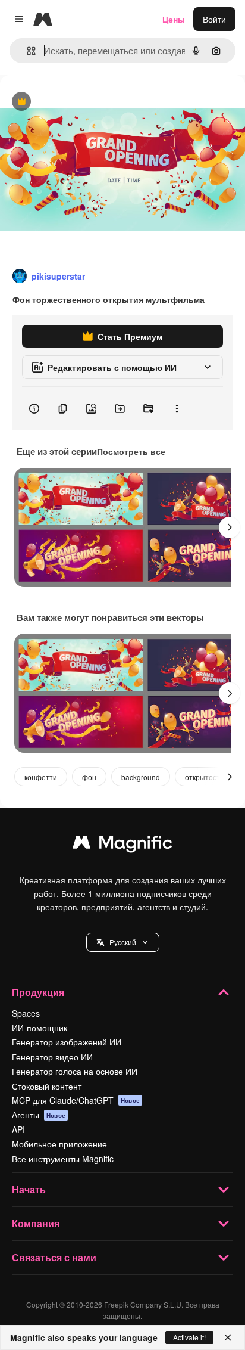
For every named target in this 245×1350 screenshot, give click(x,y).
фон (89, 777)
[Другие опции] (177, 408)
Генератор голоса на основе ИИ (74, 1071)
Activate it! (189, 1337)
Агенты (38, 1115)
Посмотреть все (131, 451)
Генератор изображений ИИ (66, 1042)
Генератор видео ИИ (52, 1057)
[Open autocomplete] (26, 50)
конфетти (40, 777)
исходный (79, 102)
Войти (214, 19)
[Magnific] (122, 845)
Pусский (122, 942)
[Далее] (229, 527)
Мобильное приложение (59, 1144)
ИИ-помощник (39, 1028)
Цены (173, 19)
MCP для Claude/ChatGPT (76, 1100)
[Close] (228, 1337)
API (18, 1129)
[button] (122, 942)
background (140, 777)
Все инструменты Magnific (63, 1159)
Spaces (26, 1013)
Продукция (38, 992)
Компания (35, 1223)
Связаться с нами (54, 1257)
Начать (29, 1189)
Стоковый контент (46, 1086)
